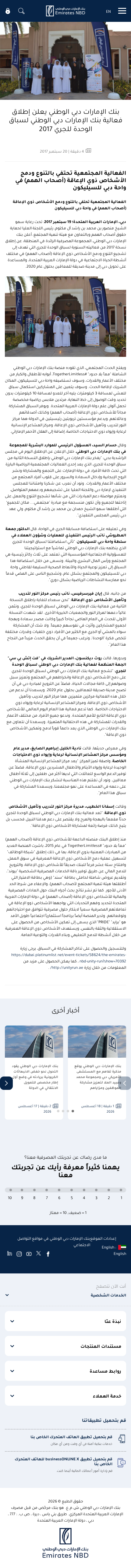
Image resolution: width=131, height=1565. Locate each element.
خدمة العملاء (107, 1396)
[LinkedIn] (9, 1253)
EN (108, 11)
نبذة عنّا (112, 1321)
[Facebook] (48, 1253)
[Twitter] (38, 1253)
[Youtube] (29, 1253)
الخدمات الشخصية (108, 1294)
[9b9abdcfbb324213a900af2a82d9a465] (65, 11)
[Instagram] (19, 1253)
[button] (6, 1083)
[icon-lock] (8, 11)
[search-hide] (21, 10)
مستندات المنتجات (100, 1346)
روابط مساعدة (105, 1371)
